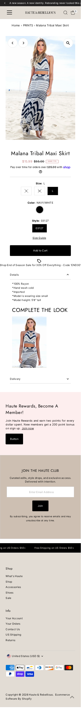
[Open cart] (73, 13)
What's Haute (14, 576)
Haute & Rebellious (41, 694)
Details (14, 274)
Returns (10, 640)
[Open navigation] (9, 12)
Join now (28, 428)
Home (16, 25)
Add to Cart (40, 250)
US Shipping (13, 634)
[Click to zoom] (68, 43)
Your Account (14, 618)
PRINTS (28, 25)
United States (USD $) (26, 656)
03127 (40, 228)
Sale (8, 598)
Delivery (15, 378)
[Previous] (12, 43)
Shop (9, 581)
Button (14, 438)
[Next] (23, 43)
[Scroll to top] (72, 697)
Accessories (13, 587)
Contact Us (13, 629)
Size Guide (39, 238)
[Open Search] (65, 13)
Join (40, 505)
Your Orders (13, 623)
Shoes (10, 592)
